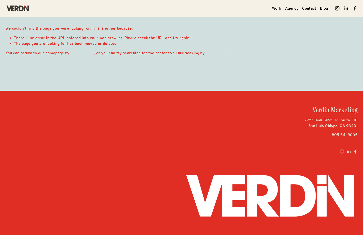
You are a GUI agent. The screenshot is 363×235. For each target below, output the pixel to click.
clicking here (82, 53)
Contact (309, 8)
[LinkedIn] (346, 8)
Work (276, 8)
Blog (324, 8)
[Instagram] (337, 8)
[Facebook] (355, 8)
